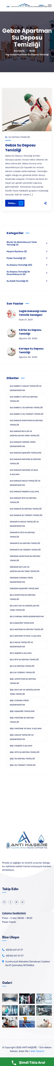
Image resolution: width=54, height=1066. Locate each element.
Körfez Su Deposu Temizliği (30, 331)
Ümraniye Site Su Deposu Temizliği (22, 534)
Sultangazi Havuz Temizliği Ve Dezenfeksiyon (25, 483)
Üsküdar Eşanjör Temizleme (24, 588)
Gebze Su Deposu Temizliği (20, 147)
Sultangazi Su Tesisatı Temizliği (26, 515)
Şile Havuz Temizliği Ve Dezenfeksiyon (21, 644)
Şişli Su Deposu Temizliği (22, 759)
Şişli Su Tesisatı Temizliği (22, 765)
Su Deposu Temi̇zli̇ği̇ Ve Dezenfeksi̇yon (18, 273)
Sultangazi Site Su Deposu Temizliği (23, 500)
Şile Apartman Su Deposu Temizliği (22, 597)
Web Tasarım (37, 1051)
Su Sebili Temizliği (17, 281)
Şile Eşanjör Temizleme (22, 623)
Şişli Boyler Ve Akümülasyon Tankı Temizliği (25, 692)
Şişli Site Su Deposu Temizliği (24, 752)
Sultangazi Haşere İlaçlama (24, 491)
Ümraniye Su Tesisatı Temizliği (25, 550)
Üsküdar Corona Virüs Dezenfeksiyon (21, 580)
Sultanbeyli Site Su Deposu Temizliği (24, 399)
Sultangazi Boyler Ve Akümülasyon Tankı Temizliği (24, 433)
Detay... (12, 203)
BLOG (32, 51)
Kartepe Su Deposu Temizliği (31, 350)
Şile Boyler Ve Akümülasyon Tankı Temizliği (24, 608)
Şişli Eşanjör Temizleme (22, 711)
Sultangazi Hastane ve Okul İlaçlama (24, 472)
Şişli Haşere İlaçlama (21, 746)
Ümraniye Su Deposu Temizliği (25, 543)
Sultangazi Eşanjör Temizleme (25, 453)
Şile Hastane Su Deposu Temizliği (26, 629)
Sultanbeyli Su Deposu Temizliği (26, 407)
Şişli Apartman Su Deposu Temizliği (23, 681)
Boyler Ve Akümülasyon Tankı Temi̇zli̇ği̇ (22, 243)
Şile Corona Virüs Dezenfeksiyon (27, 616)
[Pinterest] (45, 193)
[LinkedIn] (45, 199)
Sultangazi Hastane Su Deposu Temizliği (25, 461)
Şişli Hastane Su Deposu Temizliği (22, 720)
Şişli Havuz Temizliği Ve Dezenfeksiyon (22, 737)
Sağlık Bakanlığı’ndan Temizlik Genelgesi (33, 313)
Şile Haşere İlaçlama (21, 653)
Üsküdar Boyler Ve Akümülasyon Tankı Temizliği (24, 569)
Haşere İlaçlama (17, 251)
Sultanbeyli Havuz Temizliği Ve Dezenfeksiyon (25, 388)
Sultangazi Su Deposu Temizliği (26, 509)
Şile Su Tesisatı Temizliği (22, 672)
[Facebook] (45, 181)
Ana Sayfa (19, 51)
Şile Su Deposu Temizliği (22, 666)
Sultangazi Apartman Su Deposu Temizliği (26, 422)
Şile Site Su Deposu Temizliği (24, 659)
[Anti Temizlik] (27, 6)
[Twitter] (45, 187)
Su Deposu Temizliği (19, 137)
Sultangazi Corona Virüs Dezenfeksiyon (22, 444)
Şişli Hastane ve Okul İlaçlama (26, 728)
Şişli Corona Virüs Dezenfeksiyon (19, 702)
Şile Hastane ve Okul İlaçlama (25, 636)
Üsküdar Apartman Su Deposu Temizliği (25, 558)
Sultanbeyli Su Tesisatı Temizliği (26, 414)
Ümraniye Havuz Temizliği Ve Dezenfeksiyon (24, 524)
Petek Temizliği (16, 258)
